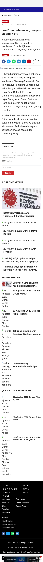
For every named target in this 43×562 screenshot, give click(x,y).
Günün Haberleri (22, 503)
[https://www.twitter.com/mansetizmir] (8, 533)
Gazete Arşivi (21, 506)
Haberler (8, 15)
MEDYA (26, 489)
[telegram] (19, 61)
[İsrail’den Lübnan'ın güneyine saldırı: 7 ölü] (15, 68)
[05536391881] (12, 533)
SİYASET (7, 493)
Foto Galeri (6, 499)
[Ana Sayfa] (2, 15)
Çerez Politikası (14, 547)
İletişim (30, 543)
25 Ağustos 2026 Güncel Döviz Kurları (20, 232)
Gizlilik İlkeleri (27, 547)
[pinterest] (29, 61)
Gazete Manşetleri (9, 524)
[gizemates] (17, 533)
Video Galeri (6, 503)
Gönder (7, 173)
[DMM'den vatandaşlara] (21, 198)
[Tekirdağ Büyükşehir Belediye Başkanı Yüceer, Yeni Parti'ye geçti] (21, 260)
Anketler (5, 517)
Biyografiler (6, 512)
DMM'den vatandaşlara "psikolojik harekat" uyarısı (18, 214)
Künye (23, 543)
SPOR (25, 493)
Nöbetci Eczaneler (9, 528)
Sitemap (16, 543)
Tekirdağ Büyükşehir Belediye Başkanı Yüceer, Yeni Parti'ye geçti (20, 268)
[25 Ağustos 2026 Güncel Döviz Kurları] (21, 224)
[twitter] (9, 61)
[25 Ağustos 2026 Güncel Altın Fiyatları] (21, 242)
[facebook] (4, 61)
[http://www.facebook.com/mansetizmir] (3, 533)
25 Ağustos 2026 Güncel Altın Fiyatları (19, 250)
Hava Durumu (7, 521)
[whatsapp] (14, 61)
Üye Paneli (20, 499)
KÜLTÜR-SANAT (10, 489)
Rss (9, 543)
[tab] (8, 146)
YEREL (6, 496)
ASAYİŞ (6, 486)
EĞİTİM (26, 486)
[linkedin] (24, 61)
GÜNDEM (16, 15)
